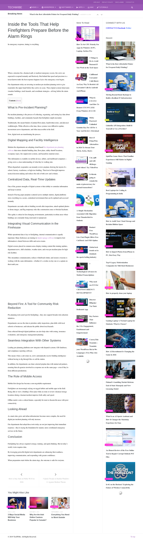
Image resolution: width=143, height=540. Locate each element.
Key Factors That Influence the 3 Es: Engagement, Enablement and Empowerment (87, 324)
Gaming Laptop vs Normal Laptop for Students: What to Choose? (120, 322)
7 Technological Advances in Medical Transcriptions (87, 269)
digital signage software (45, 238)
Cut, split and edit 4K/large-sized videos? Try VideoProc (87, 162)
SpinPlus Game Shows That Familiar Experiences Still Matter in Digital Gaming (120, 159)
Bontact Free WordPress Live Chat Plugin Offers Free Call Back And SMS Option (87, 234)
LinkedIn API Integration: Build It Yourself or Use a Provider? (119, 127)
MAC (92, 7)
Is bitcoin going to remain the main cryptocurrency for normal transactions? (87, 181)
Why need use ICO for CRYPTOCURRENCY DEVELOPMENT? (87, 287)
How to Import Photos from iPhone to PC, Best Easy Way (120, 253)
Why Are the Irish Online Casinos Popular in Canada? (38, 517)
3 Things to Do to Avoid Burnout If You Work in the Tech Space (87, 62)
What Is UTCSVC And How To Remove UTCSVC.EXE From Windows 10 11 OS (88, 104)
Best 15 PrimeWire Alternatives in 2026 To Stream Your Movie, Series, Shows (87, 144)
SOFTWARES (66, 7)
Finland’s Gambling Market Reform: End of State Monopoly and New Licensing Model (120, 385)
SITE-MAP (97, 2)
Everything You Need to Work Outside (60, 516)
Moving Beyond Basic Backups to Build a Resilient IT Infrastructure (119, 96)
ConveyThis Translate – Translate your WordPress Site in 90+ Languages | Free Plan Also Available (87, 347)
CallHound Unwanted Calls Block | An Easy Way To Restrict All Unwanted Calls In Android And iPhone (88, 82)
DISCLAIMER (119, 2)
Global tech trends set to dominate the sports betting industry (88, 252)
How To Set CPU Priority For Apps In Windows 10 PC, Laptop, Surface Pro (88, 47)
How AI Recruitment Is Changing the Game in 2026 (120, 353)
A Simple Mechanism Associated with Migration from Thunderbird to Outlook (86, 215)
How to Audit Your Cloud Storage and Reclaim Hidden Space (120, 223)
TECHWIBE (15, 7)
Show (18, 101)
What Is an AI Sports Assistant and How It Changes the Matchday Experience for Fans (119, 419)
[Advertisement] (29, 53)
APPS (81, 7)
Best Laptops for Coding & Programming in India (116, 192)
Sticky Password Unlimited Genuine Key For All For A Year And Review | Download (88, 124)
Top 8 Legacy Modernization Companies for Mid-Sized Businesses (120, 264)
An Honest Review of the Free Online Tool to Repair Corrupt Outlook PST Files (120, 453)
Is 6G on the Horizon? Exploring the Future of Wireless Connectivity (119, 486)
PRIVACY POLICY (107, 2)
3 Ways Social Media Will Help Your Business (16, 517)
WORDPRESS (49, 7)
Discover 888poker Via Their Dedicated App (87, 304)
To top (133, 536)
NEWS (34, 7)
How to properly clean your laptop (119, 293)
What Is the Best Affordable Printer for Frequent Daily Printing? (54, 14)
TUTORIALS (103, 7)
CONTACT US (130, 2)
